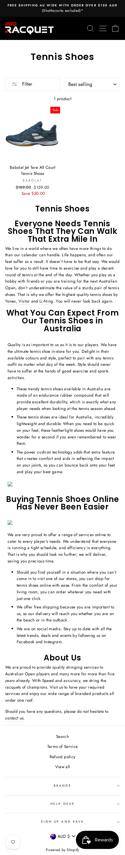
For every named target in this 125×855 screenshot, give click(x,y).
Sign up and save (62, 821)
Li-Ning (46, 301)
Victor (24, 301)
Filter (26, 83)
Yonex (10, 301)
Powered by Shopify (62, 850)
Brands (62, 785)
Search (62, 736)
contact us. (15, 718)
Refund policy (62, 757)
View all (62, 767)
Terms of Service (62, 746)
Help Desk (62, 803)
